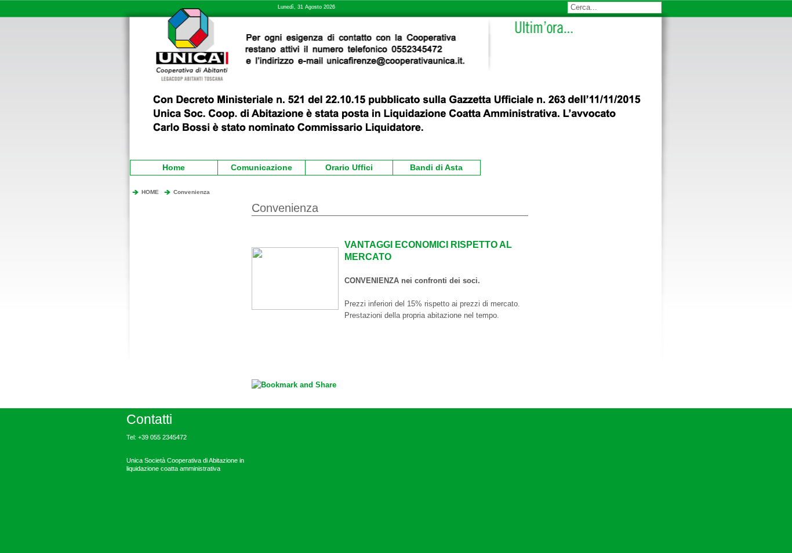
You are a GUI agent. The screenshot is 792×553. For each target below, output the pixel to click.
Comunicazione (256, 166)
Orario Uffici (340, 166)
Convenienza (191, 192)
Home (173, 167)
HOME (150, 192)
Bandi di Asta (429, 166)
